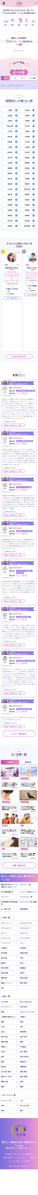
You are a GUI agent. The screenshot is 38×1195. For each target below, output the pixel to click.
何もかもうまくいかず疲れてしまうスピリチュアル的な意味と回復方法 (9, 855)
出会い (5, 276)
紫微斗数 (4, 978)
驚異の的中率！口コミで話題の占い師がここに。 (9, 885)
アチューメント (6, 923)
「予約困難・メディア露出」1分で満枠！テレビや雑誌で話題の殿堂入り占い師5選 (9, 784)
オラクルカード (6, 928)
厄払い (3, 1032)
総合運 (3, 1066)
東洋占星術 (5, 968)
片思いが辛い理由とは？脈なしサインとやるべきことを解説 (9, 831)
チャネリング (5, 938)
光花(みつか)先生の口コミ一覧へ (13, 425)
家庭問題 (11, 276)
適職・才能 (4, 1081)
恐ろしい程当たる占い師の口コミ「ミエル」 (19, 1143)
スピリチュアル (24, 778)
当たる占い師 (6, 778)
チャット (23, 78)
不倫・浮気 (10, 272)
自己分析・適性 (6, 1071)
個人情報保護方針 (7, 892)
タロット (4, 933)
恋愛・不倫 (5, 825)
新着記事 (28, 762)
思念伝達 (4, 958)
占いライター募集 (14, 1161)
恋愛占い (4, 1047)
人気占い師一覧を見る (19, 356)
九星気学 (4, 948)
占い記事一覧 (5, 909)
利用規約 (32, 1158)
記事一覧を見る (19, 865)
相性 (2, 1056)
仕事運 (17, 274)
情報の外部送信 (7, 1158)
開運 (2, 1086)
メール (14, 78)
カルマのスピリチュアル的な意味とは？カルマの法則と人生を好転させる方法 (28, 784)
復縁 (12, 278)
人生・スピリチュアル (9, 274)
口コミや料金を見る (11, 298)
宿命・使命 (4, 1037)
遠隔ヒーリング (6, 983)
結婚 (2, 1061)
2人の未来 (28, 272)
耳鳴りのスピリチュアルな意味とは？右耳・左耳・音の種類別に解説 (9, 808)
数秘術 (3, 963)
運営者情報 (8, 1154)
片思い (3, 1051)
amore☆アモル (11, 267)
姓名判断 (4, 953)
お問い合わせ (17, 1154)
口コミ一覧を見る (19, 733)
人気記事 (10, 762)
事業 (15, 272)
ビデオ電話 (32, 78)
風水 (2, 988)
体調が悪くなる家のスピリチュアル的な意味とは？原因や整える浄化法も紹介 (28, 831)
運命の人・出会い (6, 1076)
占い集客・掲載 (25, 1161)
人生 (22, 825)
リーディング (5, 943)
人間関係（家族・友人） (30, 278)
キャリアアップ (29, 274)
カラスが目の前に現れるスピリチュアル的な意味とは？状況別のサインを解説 (28, 808)
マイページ (5, 897)
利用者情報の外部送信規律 (9, 903)
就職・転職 (16, 276)
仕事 (2, 1105)
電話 (5, 78)
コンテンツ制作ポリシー (21, 1158)
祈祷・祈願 (4, 973)
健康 (2, 1022)
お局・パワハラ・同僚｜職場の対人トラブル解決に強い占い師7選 (28, 855)
